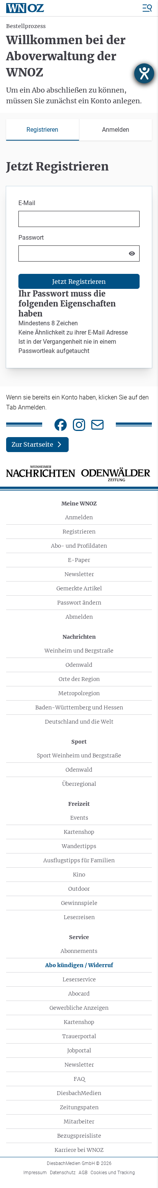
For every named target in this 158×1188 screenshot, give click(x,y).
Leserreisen (79, 917)
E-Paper (79, 560)
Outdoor (79, 888)
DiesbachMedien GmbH (79, 1163)
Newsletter (79, 574)
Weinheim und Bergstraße (79, 650)
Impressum (35, 1172)
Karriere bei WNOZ (79, 1150)
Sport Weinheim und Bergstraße (79, 755)
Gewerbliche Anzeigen (79, 1007)
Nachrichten (79, 636)
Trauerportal (79, 1036)
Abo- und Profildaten (79, 545)
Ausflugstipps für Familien (79, 860)
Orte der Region (79, 679)
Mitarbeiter (79, 1121)
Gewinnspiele (79, 903)
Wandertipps (79, 846)
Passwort (31, 237)
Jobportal (79, 1050)
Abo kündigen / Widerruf (79, 965)
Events (79, 817)
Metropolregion (79, 693)
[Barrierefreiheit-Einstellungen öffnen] (144, 73)
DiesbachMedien (79, 1093)
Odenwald (79, 664)
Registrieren (79, 531)
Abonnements (79, 951)
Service (79, 937)
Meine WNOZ (79, 503)
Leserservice (79, 979)
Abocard (79, 993)
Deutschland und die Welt (79, 721)
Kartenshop (79, 831)
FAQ (79, 1078)
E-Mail (26, 203)
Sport (79, 741)
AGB (83, 1172)
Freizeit (79, 803)
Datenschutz (63, 1172)
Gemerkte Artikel (79, 588)
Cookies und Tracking (113, 1172)
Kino (79, 874)
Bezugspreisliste (79, 1135)
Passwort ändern (79, 602)
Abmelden (79, 616)
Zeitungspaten (79, 1107)
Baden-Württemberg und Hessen (79, 707)
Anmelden (79, 517)
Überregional (79, 783)
